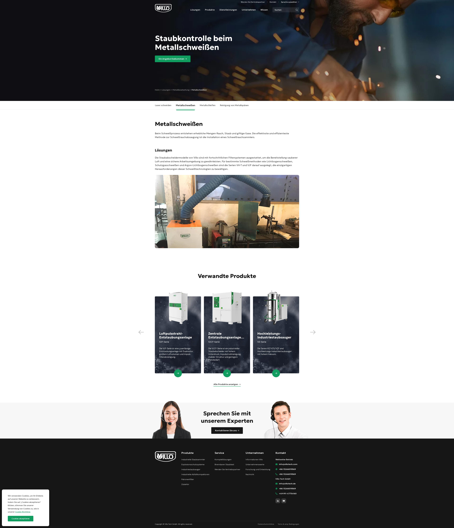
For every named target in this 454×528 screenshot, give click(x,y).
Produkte (210, 9)
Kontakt (273, 2)
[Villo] (163, 8)
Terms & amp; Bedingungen (288, 524)
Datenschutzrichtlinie (266, 524)
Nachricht (250, 474)
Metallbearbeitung (181, 90)
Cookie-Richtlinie (22, 512)
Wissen (264, 9)
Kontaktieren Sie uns (226, 430)
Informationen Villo (254, 459)
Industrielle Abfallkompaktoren (195, 474)
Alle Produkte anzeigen (226, 384)
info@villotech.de (287, 483)
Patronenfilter (187, 479)
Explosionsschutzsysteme (192, 464)
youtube (283, 500)
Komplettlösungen (223, 459)
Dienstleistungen (228, 9)
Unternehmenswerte (255, 464)
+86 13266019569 (287, 469)
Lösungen (195, 9)
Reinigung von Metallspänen (234, 105)
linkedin (277, 500)
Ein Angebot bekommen (171, 58)
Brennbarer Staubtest (224, 464)
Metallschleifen (207, 105)
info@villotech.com (447, 522)
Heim (157, 90)
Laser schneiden (163, 105)
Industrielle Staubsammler (193, 459)
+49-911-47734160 (288, 493)
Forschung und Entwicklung (258, 469)
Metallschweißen (185, 105)
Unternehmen (249, 9)
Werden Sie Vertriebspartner (253, 2)
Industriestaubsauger (190, 469)
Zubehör (185, 484)
